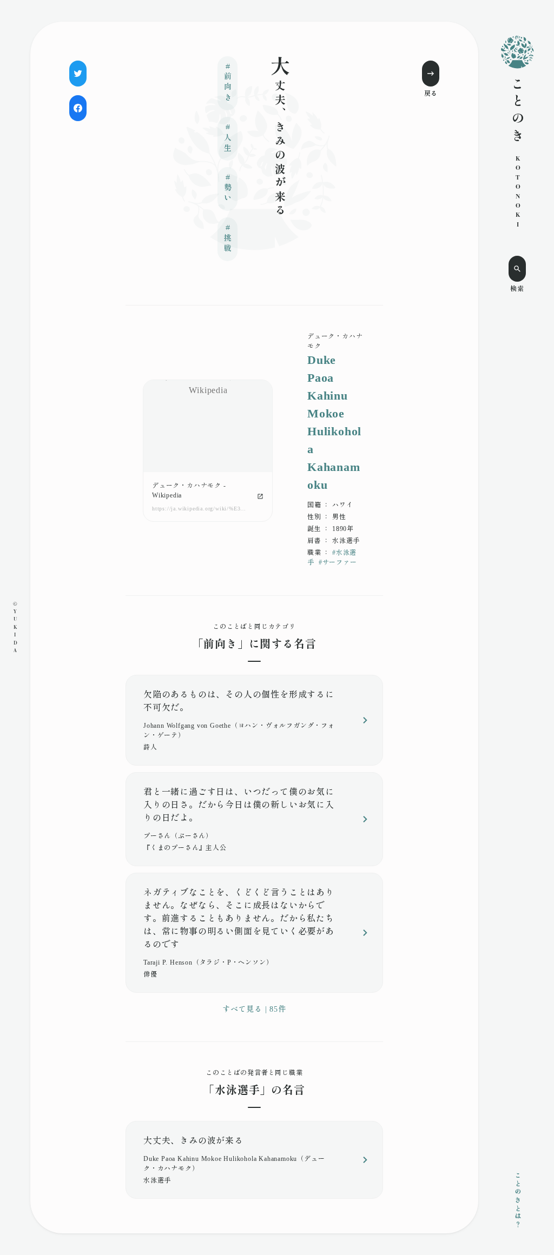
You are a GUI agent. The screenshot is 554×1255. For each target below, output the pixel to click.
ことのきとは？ (517, 1200)
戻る (430, 93)
